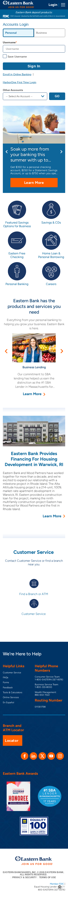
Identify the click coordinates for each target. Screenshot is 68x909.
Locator (11, 740)
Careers (51, 284)
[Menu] (61, 4)
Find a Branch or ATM (34, 594)
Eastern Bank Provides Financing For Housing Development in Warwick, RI (34, 459)
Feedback (8, 687)
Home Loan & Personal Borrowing (51, 255)
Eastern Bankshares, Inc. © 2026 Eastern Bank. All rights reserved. (33, 873)
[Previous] (7, 151)
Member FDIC (57, 884)
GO (57, 96)
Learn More (41, 183)
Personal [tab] (11, 32)
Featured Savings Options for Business (17, 224)
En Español (8, 702)
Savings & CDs (51, 222)
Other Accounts (13, 90)
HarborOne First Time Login (19, 82)
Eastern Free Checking (16, 255)
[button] (6, 351)
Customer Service (34, 614)
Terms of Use (47, 877)
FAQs (5, 677)
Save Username (17, 56)
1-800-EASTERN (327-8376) (49, 679)
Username (9, 42)
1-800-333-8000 (43, 687)
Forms (6, 682)
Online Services (11, 697)
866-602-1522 (42, 695)
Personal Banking (16, 284)
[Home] (18, 4)
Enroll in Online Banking (17, 74)
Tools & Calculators (12, 692)
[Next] (61, 151)
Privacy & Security (24, 877)
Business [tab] (41, 32)
